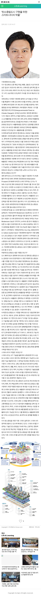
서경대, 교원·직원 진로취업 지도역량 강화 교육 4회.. (10, 585)
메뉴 (2, 6)
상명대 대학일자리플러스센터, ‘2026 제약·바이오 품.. (29, 568)
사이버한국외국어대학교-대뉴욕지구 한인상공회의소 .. (10, 568)
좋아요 (20, 521)
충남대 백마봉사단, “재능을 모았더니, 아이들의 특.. (29, 551)
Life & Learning (21, 6)
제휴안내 (31, 527)
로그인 (39, 2)
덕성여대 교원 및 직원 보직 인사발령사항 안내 (29, 574)
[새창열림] (6, 2)
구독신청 (37, 527)
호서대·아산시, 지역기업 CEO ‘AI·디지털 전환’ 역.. (9, 551)
